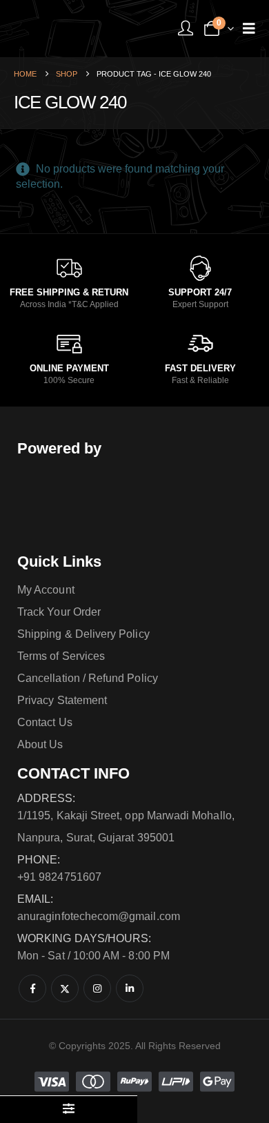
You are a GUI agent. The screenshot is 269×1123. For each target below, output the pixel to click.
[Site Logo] (65, 29)
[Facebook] (32, 988)
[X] (65, 988)
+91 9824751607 (59, 877)
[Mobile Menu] (249, 28)
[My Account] (185, 28)
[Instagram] (97, 988)
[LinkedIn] (129, 988)
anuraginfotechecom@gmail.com (98, 916)
